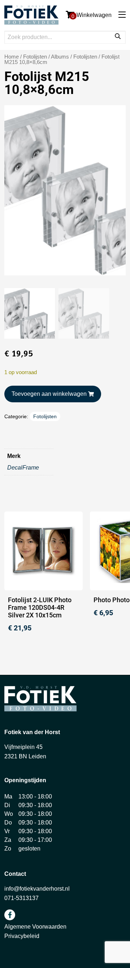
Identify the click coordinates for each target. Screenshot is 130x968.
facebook (9, 914)
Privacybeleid (21, 936)
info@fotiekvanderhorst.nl (37, 889)
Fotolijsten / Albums (46, 57)
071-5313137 (21, 898)
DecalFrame (23, 467)
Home (11, 57)
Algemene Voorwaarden (35, 927)
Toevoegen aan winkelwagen (49, 394)
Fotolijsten (85, 57)
